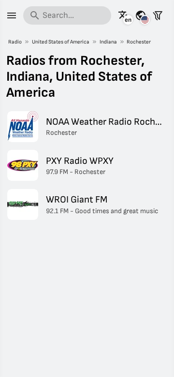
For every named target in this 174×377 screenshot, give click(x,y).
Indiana (108, 42)
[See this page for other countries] (140, 15)
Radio (15, 42)
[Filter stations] (157, 15)
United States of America (60, 42)
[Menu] (11, 15)
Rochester (139, 42)
